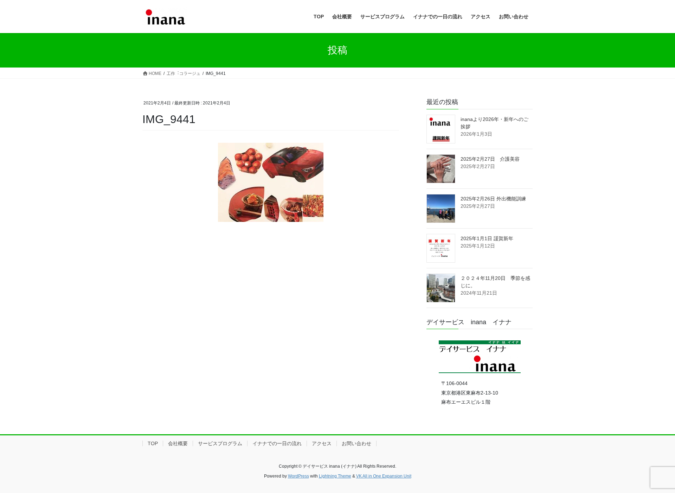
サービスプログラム (220, 443)
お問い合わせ (356, 443)
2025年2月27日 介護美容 (490, 159)
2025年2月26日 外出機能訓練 (493, 198)
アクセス (322, 443)
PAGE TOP (653, 472)
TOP (153, 443)
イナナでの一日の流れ (277, 443)
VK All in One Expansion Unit (383, 476)
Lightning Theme (335, 476)
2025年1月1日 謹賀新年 (487, 238)
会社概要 (178, 443)
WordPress (298, 476)
